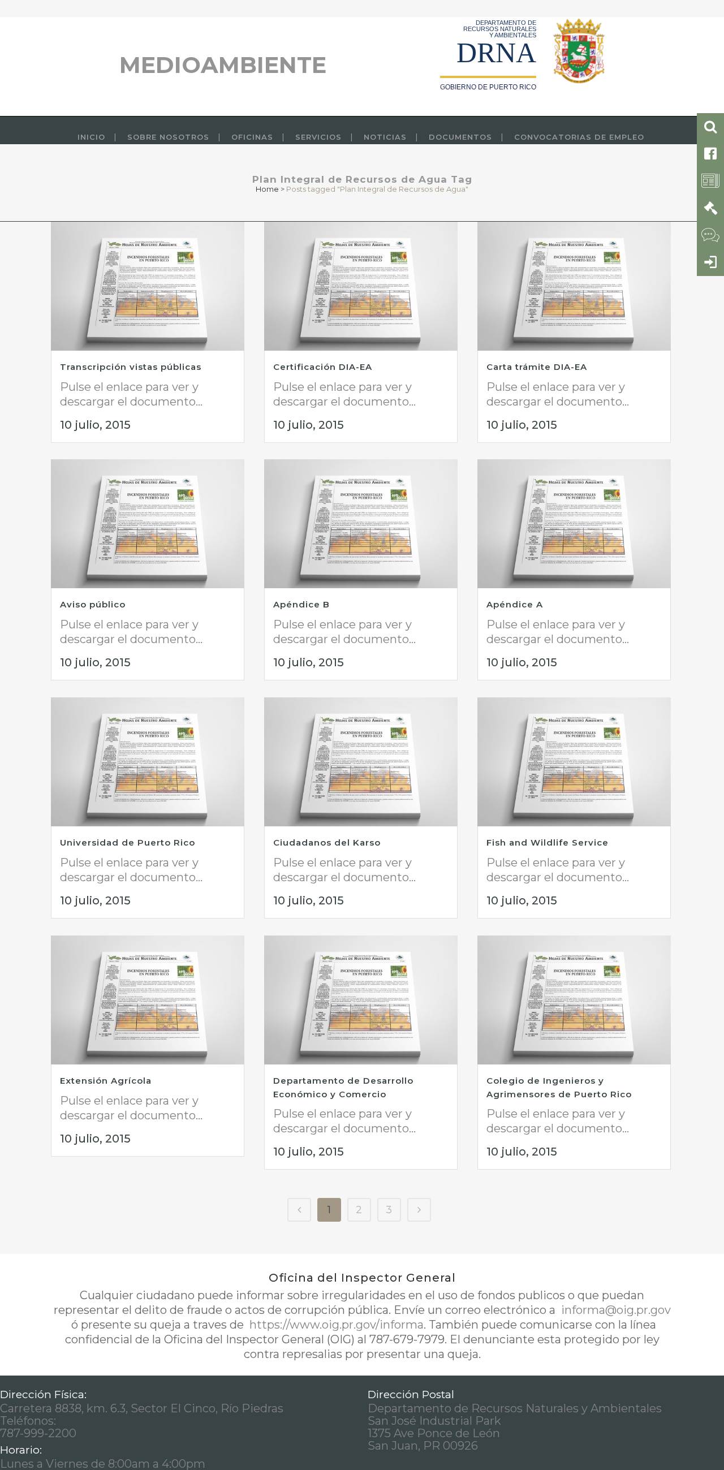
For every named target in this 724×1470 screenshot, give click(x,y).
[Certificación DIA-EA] (361, 286)
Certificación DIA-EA (322, 366)
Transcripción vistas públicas (130, 366)
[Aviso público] (147, 523)
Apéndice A (514, 604)
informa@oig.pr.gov (614, 1310)
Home (267, 188)
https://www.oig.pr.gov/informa (335, 1324)
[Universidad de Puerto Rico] (147, 761)
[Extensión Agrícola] (147, 1000)
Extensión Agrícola (106, 1080)
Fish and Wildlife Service (547, 842)
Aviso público (93, 604)
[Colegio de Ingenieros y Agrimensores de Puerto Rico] (574, 1000)
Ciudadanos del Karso (327, 842)
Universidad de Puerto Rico (127, 842)
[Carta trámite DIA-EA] (574, 286)
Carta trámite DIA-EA (536, 366)
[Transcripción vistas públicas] (147, 286)
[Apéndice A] (574, 523)
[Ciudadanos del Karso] (361, 761)
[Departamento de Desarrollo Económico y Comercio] (361, 1000)
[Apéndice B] (361, 523)
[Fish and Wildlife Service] (574, 761)
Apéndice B (301, 604)
